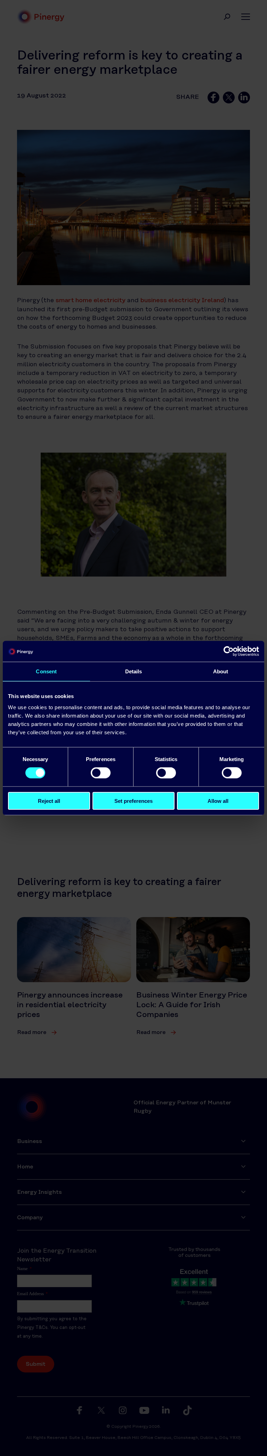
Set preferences (133, 801)
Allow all (218, 801)
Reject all (49, 801)
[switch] (101, 772)
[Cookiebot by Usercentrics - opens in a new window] (228, 651)
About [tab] (220, 671)
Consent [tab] (46, 671)
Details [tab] (133, 671)
